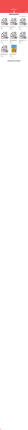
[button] (26, 12)
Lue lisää (11, 29)
